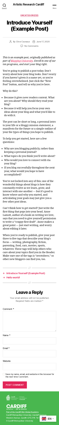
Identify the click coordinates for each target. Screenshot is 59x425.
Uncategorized (29, 15)
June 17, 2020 (43, 41)
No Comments (31, 46)
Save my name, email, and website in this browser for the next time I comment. (29, 375)
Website (7, 361)
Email (6, 348)
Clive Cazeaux (23, 41)
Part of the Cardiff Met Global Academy (22, 412)
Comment (8, 309)
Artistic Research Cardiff (28, 4)
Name (6, 335)
